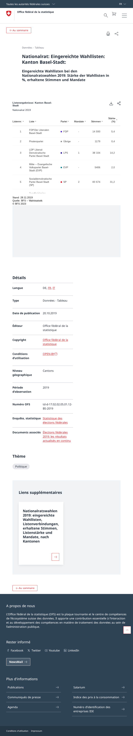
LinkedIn (73, 650)
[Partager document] (116, 33)
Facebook (17, 650)
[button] (127, 630)
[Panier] (114, 14)
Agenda (13, 707)
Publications (16, 687)
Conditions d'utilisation (17, 730)
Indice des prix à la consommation (96, 697)
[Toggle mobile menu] (124, 15)
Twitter (36, 650)
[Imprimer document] (108, 33)
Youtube (54, 650)
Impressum (36, 730)
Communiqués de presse (24, 697)
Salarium (79, 687)
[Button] (55, 557)
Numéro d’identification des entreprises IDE (91, 709)
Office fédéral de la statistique (35, 12)
